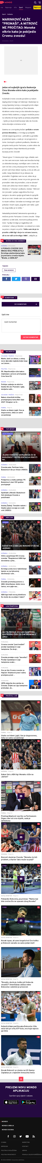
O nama (3, 1142)
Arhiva (24, 1150)
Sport (4, 14)
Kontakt (25, 1146)
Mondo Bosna (8, 1130)
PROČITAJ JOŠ (11, 696)
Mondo (5, 1122)
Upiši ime (5, 315)
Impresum (4, 1146)
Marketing (26, 1142)
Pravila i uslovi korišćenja (32, 1155)
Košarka (10, 14)
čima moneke (9, 270)
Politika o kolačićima (9, 1150)
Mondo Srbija (8, 1126)
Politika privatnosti (8, 1155)
